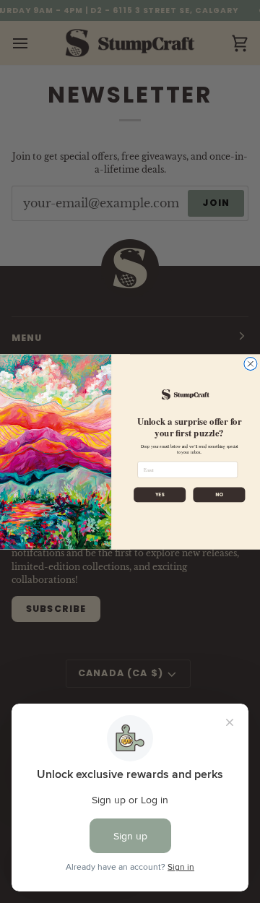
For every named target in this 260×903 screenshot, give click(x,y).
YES (160, 494)
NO (219, 494)
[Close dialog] (250, 363)
